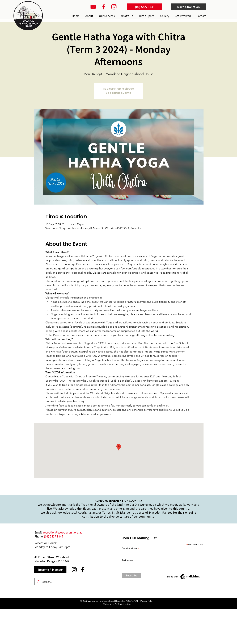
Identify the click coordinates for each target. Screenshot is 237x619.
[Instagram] (74, 569)
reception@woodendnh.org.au (62, 532)
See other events (118, 93)
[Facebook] (82, 569)
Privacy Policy (146, 601)
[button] (106, 15)
